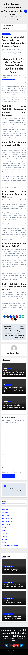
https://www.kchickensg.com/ (10, 545)
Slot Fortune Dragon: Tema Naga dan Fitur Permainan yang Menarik (12, 618)
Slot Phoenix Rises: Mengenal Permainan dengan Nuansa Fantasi (12, 405)
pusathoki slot (5, 512)
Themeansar (14, 652)
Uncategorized (7, 33)
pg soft (4, 527)
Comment (5, 425)
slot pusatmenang (7, 518)
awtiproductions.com (10, 491)
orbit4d (4, 530)
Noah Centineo (9, 374)
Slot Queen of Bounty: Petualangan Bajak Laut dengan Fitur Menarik (13, 372)
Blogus (22, 650)
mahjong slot (5, 533)
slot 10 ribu (5, 509)
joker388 (4, 536)
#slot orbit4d (13, 54)
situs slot (4, 539)
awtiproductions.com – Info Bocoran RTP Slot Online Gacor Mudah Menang (14, 633)
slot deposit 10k (6, 524)
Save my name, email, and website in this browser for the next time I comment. (13, 471)
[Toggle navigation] (2, 11)
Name (4, 447)
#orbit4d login (18, 52)
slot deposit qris (6, 515)
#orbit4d (11, 52)
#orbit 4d (6, 52)
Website (4, 461)
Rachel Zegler (10, 49)
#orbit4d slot (5, 54)
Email (4, 454)
